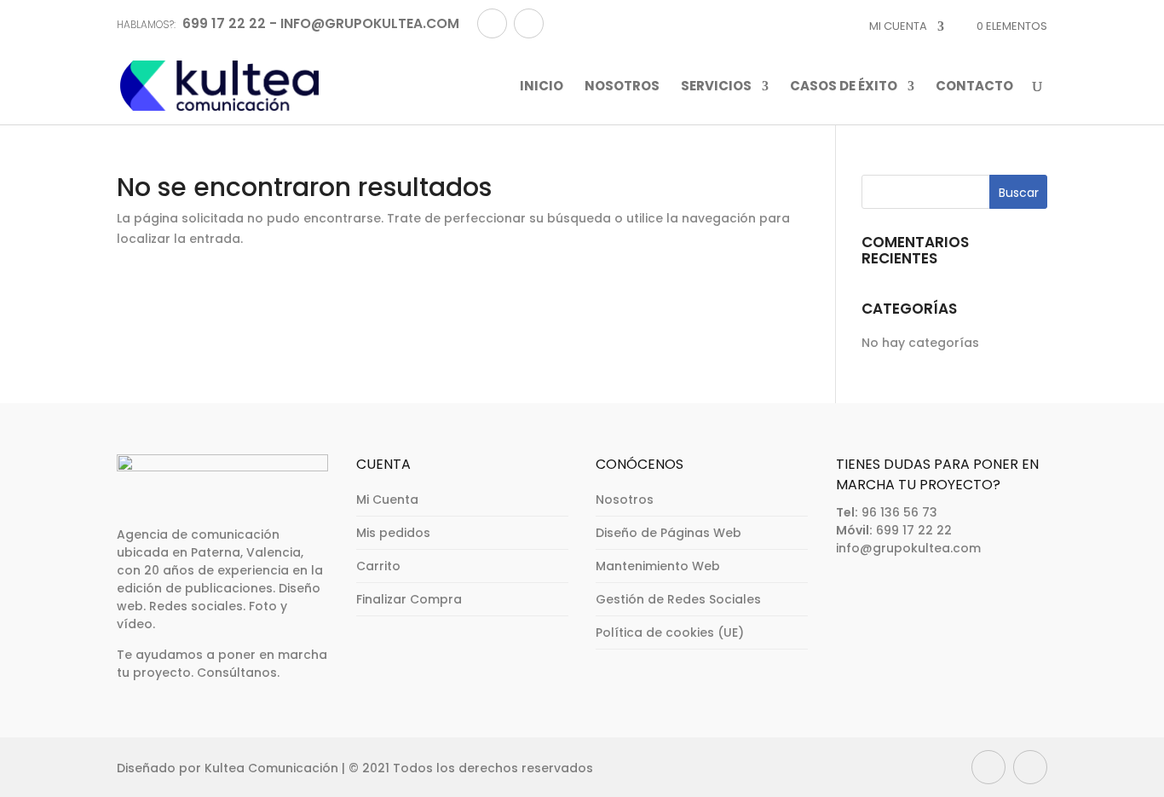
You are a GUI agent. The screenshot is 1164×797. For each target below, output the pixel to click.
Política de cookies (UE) (670, 632)
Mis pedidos (393, 532)
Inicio (541, 87)
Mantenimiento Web (658, 566)
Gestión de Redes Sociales (678, 599)
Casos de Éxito (843, 87)
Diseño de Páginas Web (668, 532)
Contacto (974, 87)
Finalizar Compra (409, 599)
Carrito (378, 566)
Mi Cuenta (387, 499)
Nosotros (622, 87)
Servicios (716, 87)
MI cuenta (898, 26)
